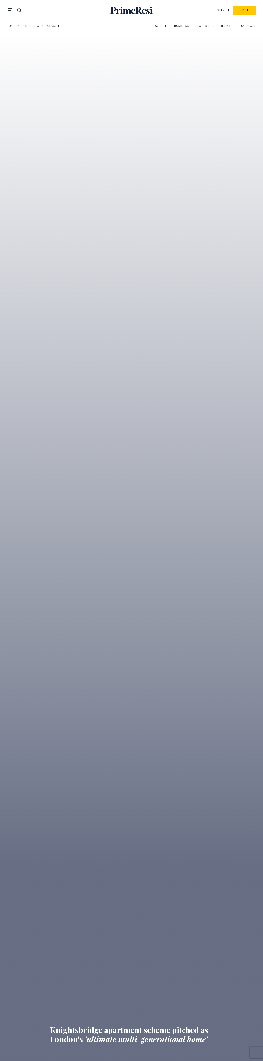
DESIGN (226, 25)
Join (244, 10)
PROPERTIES (204, 25)
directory (34, 25)
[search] (19, 10)
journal (14, 25)
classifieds (57, 25)
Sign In (223, 10)
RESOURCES (246, 25)
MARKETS (161, 25)
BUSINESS (181, 25)
